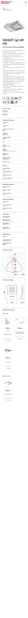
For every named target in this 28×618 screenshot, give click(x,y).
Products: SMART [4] (6, 9)
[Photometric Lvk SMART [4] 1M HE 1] (14, 264)
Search (22, 2)
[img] (4, 98)
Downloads (9, 340)
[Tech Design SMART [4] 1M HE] (14, 294)
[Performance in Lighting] (7, 2)
